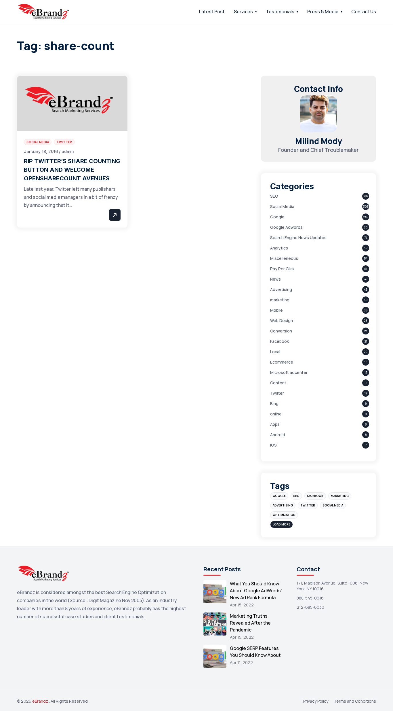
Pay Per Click (282, 268)
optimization (284, 515)
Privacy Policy (315, 701)
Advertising (281, 289)
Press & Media (322, 11)
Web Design (281, 320)
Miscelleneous (284, 258)
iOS (273, 445)
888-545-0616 (310, 598)
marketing (279, 299)
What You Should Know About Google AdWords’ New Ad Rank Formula (256, 590)
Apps (275, 424)
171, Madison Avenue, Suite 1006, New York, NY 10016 (332, 585)
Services (243, 11)
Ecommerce (281, 362)
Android (277, 434)
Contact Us (363, 11)
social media (333, 505)
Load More (281, 524)
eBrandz (40, 701)
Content (278, 382)
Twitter (277, 393)
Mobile (276, 310)
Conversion (281, 331)
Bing (274, 403)
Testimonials (280, 11)
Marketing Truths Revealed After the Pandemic (250, 623)
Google (277, 217)
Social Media (282, 206)
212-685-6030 (310, 607)
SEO (274, 196)
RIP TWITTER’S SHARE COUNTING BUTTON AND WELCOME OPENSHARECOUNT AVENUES (72, 170)
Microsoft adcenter (289, 372)
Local (275, 351)
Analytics (279, 248)
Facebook (279, 341)
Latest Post (212, 11)
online (276, 414)
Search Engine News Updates (298, 237)
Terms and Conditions (355, 701)
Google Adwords (286, 227)
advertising (283, 505)
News (275, 279)
